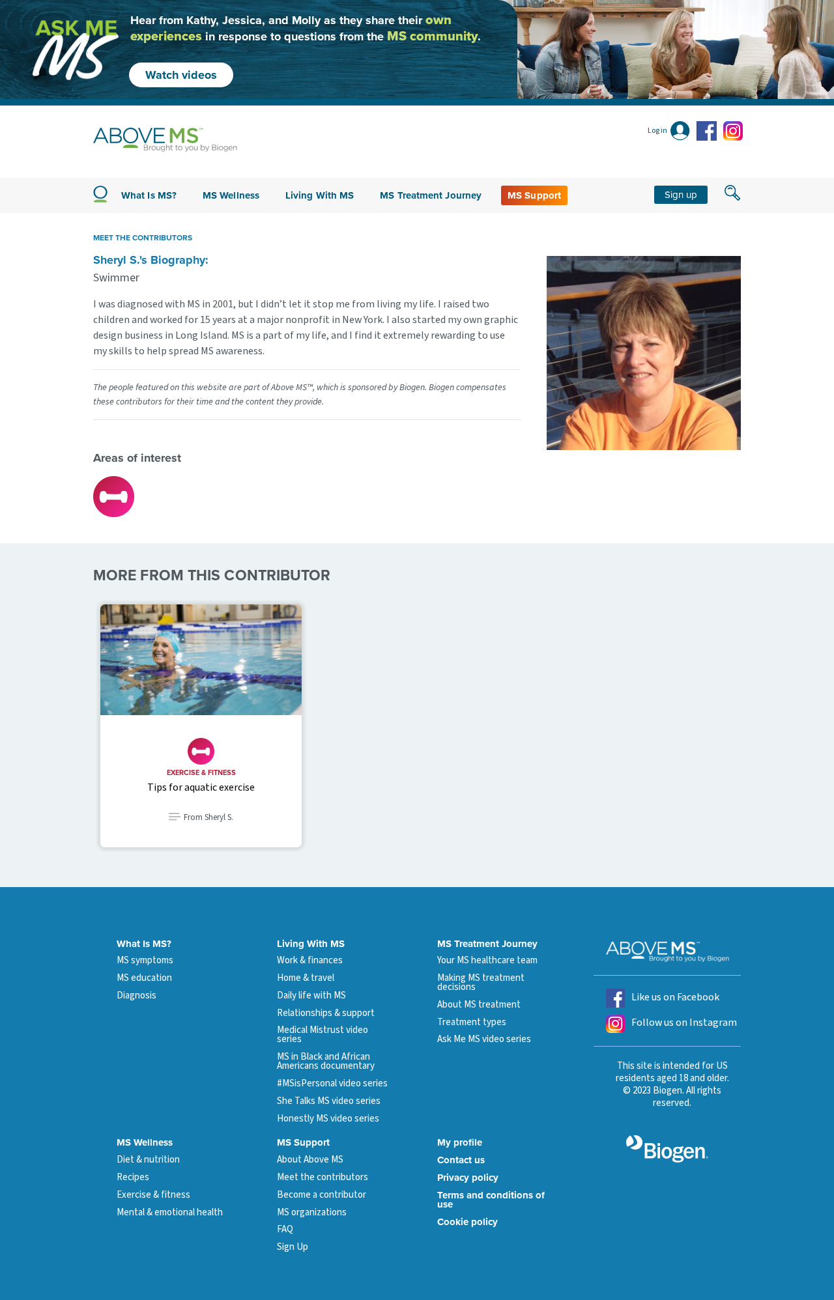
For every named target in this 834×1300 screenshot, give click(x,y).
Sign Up (292, 1247)
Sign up (681, 194)
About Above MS (310, 1159)
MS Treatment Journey (431, 195)
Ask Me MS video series (484, 1039)
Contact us (461, 1160)
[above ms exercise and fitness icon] (113, 495)
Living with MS (319, 195)
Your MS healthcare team (487, 960)
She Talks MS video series (329, 1101)
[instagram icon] (733, 131)
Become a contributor (321, 1195)
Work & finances (310, 960)
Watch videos (181, 74)
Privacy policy (467, 1177)
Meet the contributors (322, 1177)
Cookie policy (467, 1222)
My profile (459, 1142)
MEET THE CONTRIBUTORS (142, 238)
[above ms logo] (165, 139)
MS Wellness (231, 195)
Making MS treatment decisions (481, 982)
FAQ (285, 1229)
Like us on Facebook (675, 997)
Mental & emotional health (170, 1212)
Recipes (133, 1177)
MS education (144, 978)
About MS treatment (479, 1004)
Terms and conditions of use (491, 1199)
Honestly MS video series (328, 1118)
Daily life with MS (311, 995)
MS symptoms (145, 960)
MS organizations (312, 1212)
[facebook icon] (708, 131)
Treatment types (471, 1022)
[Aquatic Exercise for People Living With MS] (201, 659)
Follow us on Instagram (684, 1022)
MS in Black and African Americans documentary (326, 1061)
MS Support (534, 195)
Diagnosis (136, 995)
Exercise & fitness (201, 773)
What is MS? (149, 195)
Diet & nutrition (148, 1159)
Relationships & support (326, 1013)
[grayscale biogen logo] (667, 1149)
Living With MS (311, 944)
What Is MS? (144, 944)
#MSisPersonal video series (332, 1083)
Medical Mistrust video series (322, 1034)
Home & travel (305, 978)
